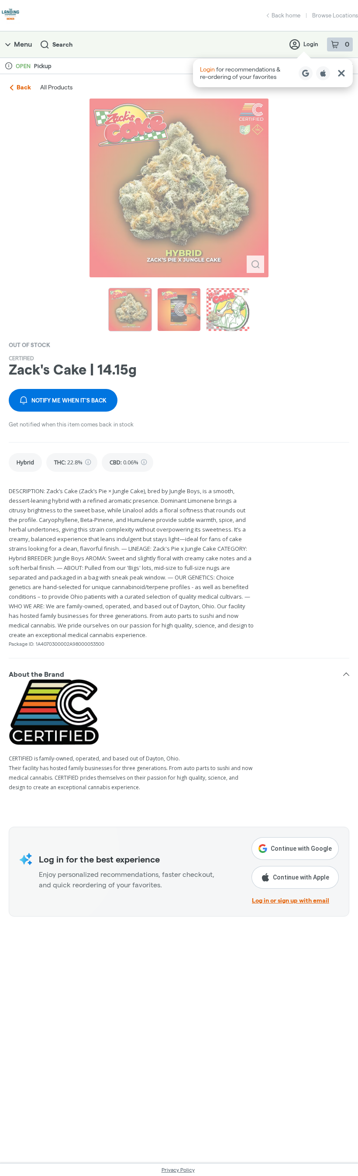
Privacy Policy (178, 1170)
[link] (25, 462)
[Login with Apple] (323, 73)
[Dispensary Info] (8, 65)
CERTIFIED (21, 358)
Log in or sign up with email (290, 900)
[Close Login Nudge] (341, 73)
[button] (273, 73)
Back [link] (24, 87)
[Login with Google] (306, 73)
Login (310, 44)
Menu (23, 44)
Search (62, 44)
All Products (56, 87)
